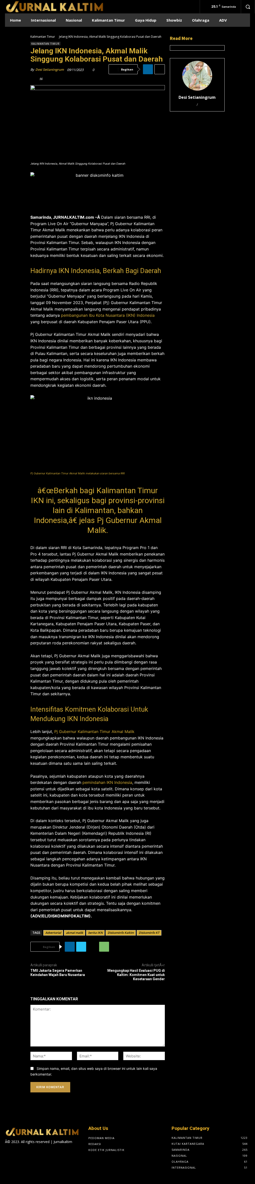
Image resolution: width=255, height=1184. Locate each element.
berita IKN (95, 933)
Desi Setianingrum (49, 69)
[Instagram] (17, 1151)
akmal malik (74, 933)
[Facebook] (8, 1151)
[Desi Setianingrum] (197, 76)
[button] (248, 6)
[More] (159, 69)
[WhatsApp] (104, 947)
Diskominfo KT (149, 933)
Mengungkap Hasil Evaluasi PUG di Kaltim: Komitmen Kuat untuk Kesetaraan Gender (136, 975)
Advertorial (53, 933)
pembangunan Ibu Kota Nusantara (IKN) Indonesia (108, 315)
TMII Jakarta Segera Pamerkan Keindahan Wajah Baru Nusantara (57, 973)
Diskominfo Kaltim (121, 933)
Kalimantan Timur (42, 37)
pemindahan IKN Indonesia (107, 782)
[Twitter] (81, 947)
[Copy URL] (93, 947)
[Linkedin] (148, 69)
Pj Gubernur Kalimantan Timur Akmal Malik (94, 731)
